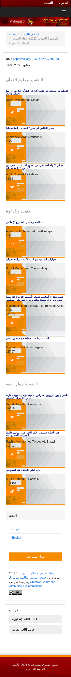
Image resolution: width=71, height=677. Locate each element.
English (16, 537)
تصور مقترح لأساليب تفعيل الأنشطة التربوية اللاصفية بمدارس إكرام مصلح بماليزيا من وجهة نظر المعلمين (34, 298)
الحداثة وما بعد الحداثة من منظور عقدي (27, 338)
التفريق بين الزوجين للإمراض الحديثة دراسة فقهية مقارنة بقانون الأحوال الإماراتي (37, 396)
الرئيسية (14, 34)
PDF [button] (13, 243)
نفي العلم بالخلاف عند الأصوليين (23, 470)
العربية (16, 529)
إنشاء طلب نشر (35, 556)
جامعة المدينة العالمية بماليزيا (28, 577)
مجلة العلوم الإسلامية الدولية (36, 573)
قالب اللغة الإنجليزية (24, 619)
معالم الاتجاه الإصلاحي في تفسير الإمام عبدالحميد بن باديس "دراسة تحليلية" (34, 167)
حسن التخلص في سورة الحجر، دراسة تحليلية (30, 128)
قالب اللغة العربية (23, 629)
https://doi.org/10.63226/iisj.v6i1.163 (36, 58)
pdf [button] (12, 112)
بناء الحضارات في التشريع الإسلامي (25, 222)
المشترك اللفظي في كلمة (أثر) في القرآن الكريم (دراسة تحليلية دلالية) (37, 92)
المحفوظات (31, 34)
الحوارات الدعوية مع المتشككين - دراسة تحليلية (31, 259)
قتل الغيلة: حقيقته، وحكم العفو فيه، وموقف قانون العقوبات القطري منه (32, 434)
